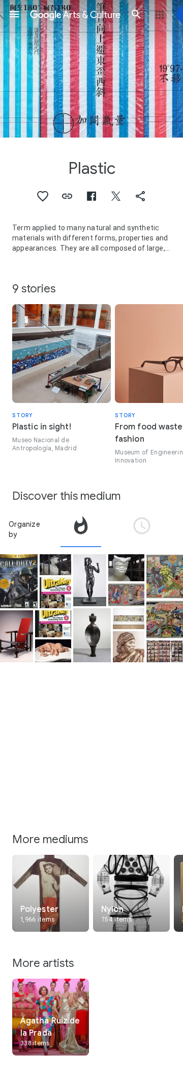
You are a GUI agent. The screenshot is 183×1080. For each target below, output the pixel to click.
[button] (14, 14)
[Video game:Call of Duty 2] (19, 581)
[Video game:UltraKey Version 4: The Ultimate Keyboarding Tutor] (53, 623)
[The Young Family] (53, 650)
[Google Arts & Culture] (75, 14)
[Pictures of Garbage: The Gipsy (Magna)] (128, 646)
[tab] (80, 529)
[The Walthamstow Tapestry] (128, 618)
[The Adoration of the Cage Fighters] (126, 594)
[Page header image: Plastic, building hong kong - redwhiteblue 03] (91, 69)
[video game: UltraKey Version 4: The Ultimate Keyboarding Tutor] (55, 592)
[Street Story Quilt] (164, 651)
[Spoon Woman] (92, 635)
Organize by (24, 529)
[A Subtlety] (55, 564)
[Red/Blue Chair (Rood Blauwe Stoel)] (16, 636)
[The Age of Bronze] (89, 580)
